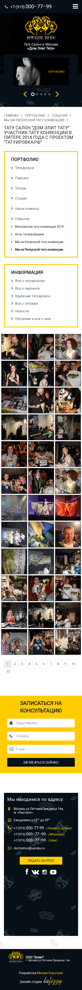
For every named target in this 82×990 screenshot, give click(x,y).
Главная (11, 116)
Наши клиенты (27, 209)
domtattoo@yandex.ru (29, 848)
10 (73, 664)
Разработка (41, 973)
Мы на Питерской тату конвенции (34, 120)
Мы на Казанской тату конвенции (39, 242)
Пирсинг (22, 178)
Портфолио (35, 116)
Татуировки (24, 168)
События (60, 116)
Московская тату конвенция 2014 (39, 226)
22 (8, 671)
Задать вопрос (41, 861)
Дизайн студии (31, 981)
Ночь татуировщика (29, 234)
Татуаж (20, 188)
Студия (20, 198)
